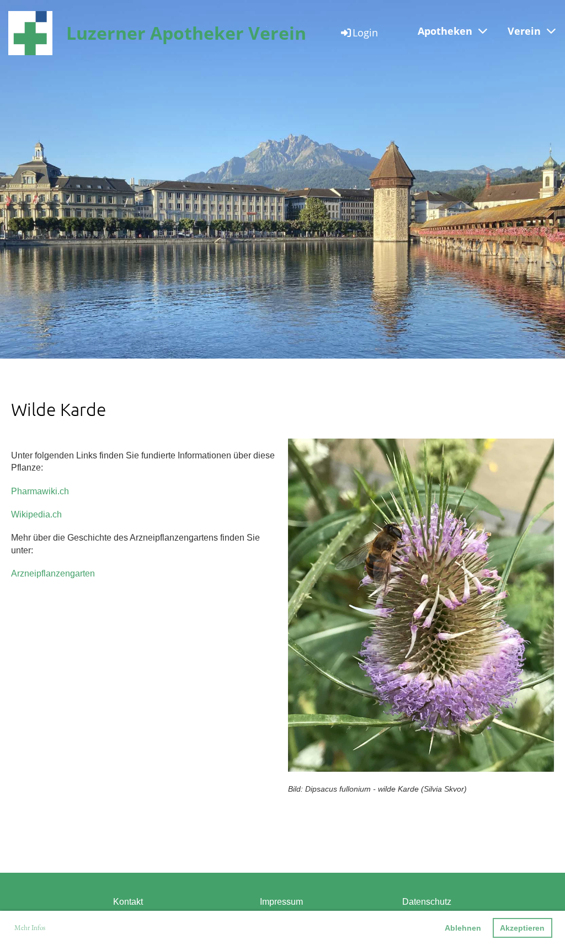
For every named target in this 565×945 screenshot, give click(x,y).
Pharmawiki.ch (40, 491)
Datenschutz (426, 901)
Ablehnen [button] (463, 927)
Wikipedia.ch (36, 514)
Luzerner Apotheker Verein (186, 33)
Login (365, 32)
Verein (524, 31)
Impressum (281, 901)
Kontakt (128, 901)
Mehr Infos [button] (29, 927)
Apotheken (445, 31)
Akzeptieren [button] (522, 927)
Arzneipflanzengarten (53, 573)
